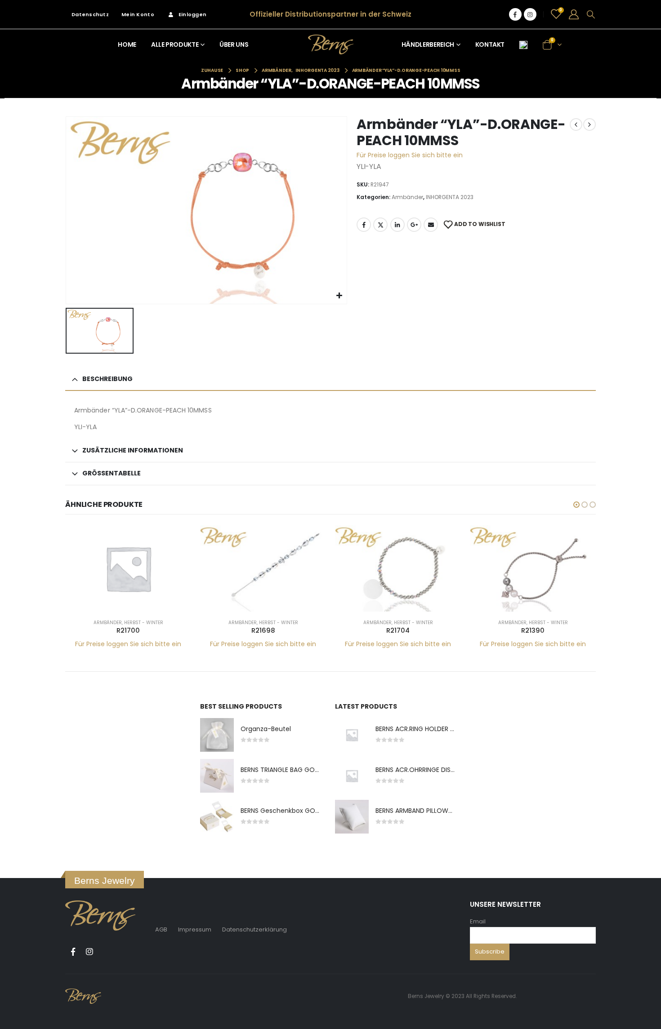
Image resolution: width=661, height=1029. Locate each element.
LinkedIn (397, 224)
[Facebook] (515, 14)
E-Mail (431, 224)
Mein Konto (137, 14)
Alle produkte (174, 44)
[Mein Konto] (574, 14)
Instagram (89, 951)
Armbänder (407, 197)
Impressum (194, 929)
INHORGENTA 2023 (449, 197)
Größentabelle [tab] (111, 473)
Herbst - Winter (143, 622)
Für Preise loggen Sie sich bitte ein (410, 155)
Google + (414, 224)
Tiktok (106, 951)
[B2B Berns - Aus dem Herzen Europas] (330, 44)
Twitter (380, 224)
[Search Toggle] (591, 14)
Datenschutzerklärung (254, 929)
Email (478, 921)
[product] (128, 568)
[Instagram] (530, 14)
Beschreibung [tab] (107, 378)
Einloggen (192, 14)
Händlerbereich (428, 44)
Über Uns (233, 44)
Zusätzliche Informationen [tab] (132, 450)
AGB (161, 929)
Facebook (364, 224)
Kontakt (490, 44)
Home (127, 44)
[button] (576, 504)
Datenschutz (90, 14)
